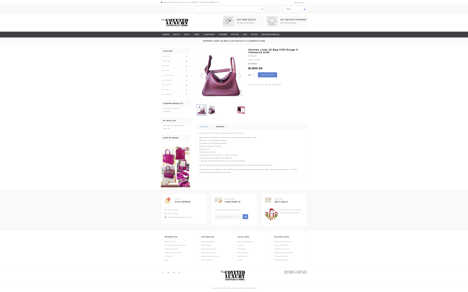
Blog (166, 260)
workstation (243, 256)
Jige (245, 34)
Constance (209, 34)
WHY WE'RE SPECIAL (271, 34)
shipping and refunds (283, 252)
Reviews (220, 127)
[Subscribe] (245, 216)
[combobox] (222, 9)
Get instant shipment (293, 20)
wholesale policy (281, 256)
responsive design (208, 249)
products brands (208, 241)
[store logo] (174, 22)
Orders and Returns (173, 252)
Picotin (235, 34)
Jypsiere (223, 34)
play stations (243, 252)
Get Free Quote (246, 20)
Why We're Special (245, 241)
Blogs (254, 34)
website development (210, 256)
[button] (202, 75)
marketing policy (281, 260)
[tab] (204, 126)
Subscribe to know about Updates (228, 210)
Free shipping (206, 260)
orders (240, 245)
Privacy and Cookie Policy (175, 245)
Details (204, 127)
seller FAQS (206, 245)
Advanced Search (171, 249)
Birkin (166, 34)
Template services (208, 252)
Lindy (196, 34)
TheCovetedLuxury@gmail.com (180, 217)
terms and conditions (283, 241)
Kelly (187, 34)
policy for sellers (281, 245)
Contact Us (169, 256)
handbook (242, 249)
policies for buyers (282, 249)
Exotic (176, 34)
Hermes (168, 94)
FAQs (240, 260)
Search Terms (170, 241)
